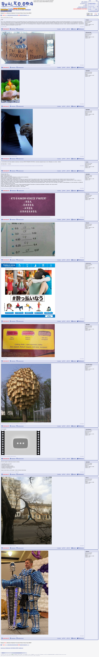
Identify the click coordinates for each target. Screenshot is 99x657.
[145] (8, 15)
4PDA (86, 4)
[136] (24, 15)
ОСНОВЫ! (11, 8)
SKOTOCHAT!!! (22, 8)
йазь (4, 103)
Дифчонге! (15, 318)
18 (90, 7)
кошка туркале (14, 156)
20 (93, 7)
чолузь (25, 423)
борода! (74, 67)
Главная (2, 642)
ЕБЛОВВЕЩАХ (10, 545)
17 (89, 7)
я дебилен (9, 156)
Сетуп (27, 642)
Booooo (87, 477)
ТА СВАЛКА (15, 8)
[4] (4, 8)
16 (97, 6)
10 (89, 6)
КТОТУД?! (85, 5)
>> (27, 15)
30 (93, 3)
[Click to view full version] (10, 86)
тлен (26, 188)
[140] (17, 15)
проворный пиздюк (17, 188)
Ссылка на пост (21, 67)
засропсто (7, 188)
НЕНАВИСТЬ (11, 188)
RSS (81, 3)
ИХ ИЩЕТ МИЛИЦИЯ (25, 9)
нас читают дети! (8, 103)
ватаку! (10, 635)
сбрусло (14, 545)
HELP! (30, 642)
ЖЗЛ (40, 165)
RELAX (17, 9)
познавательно (4, 165)
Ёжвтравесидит (88, 32)
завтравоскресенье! (21, 318)
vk (80, 26)
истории (2, 26)
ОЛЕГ (5, 26)
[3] (3, 8)
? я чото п (59, 67)
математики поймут (8, 257)
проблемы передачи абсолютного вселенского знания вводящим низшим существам (23, 165)
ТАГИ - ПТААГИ (84, 1)
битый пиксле (88, 263)
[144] (10, 15)
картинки (3, 156)
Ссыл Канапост (88, 429)
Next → (97, 0)
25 (90, 9)
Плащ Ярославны (89, 364)
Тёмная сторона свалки (82, 6)
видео (2, 456)
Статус (24, 642)
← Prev (89, 0)
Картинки (13, 642)
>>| (28, 15)
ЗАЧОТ (64, 67)
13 (93, 6)
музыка (6, 156)
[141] (15, 15)
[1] (1, 8)
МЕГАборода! (81, 67)
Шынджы (87, 222)
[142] (13, 15)
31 (94, 3)
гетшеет (82, 26)
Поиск (21, 642)
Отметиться (13, 67)
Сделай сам (21, 423)
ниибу (6, 545)
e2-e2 (89, 25)
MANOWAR (88, 70)
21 (94, 7)
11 (90, 6)
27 (89, 3)
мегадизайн (7, 423)
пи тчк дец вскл (12, 423)
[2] (2, 8)
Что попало (18, 642)
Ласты (5, 642)
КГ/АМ (69, 67)
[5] (5, 8)
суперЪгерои (14, 635)
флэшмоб (3, 188)
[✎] (8, 8)
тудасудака (23, 188)
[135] (26, 15)
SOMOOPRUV (11, 9)
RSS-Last (84, 3)
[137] (22, 15)
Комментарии (6, 67)
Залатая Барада (84, 2)
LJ (86, 3)
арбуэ (2, 103)
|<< (5, 15)
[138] (20, 15)
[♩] (7, 8)
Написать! (9, 642)
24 (89, 9)
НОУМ (6, 358)
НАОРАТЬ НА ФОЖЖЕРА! (6, 11)
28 (90, 3)
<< (6, 15)
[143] (12, 15)
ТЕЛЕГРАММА (4, 9)
